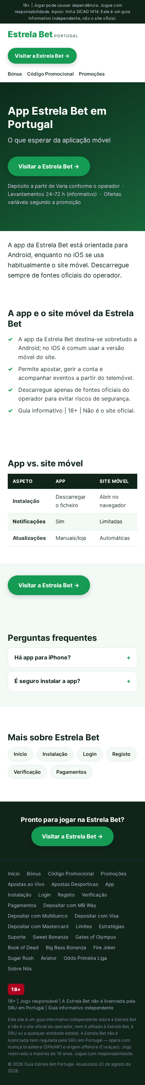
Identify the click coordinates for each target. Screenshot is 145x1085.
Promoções (92, 74)
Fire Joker (104, 947)
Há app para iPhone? (42, 657)
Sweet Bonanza (50, 937)
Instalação (55, 754)
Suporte (17, 937)
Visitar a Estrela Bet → (42, 56)
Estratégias (111, 926)
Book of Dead (23, 947)
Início (20, 754)
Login (90, 754)
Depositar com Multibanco (38, 916)
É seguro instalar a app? (47, 680)
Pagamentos (71, 772)
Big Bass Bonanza (66, 947)
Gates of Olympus (95, 937)
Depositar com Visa (97, 916)
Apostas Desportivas (74, 884)
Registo (121, 754)
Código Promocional (50, 74)
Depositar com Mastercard (38, 926)
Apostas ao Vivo (26, 884)
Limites (84, 926)
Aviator (49, 958)
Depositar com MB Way (69, 905)
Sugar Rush (21, 958)
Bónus (15, 74)
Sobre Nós (20, 968)
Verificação (27, 772)
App (109, 884)
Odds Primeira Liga (85, 958)
